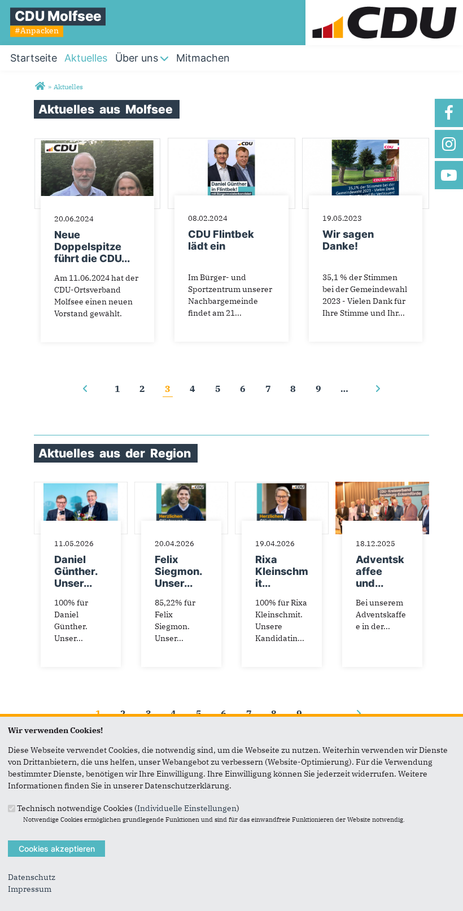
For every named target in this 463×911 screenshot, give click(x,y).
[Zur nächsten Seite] (378, 388)
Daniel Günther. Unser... (75, 571)
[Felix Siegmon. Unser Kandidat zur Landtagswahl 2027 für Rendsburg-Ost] (181, 487)
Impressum (29, 889)
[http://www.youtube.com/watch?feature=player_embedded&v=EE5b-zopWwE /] (449, 175)
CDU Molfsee (58, 16)
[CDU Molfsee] (40, 86)
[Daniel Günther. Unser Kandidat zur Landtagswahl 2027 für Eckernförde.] (81, 487)
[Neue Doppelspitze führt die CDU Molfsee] (97, 143)
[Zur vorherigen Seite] (85, 388)
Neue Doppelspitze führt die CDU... (92, 246)
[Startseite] (384, 6)
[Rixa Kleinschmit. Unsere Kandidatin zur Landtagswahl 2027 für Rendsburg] (282, 487)
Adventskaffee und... (380, 571)
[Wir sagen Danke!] (365, 143)
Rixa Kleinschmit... (281, 571)
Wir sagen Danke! (348, 240)
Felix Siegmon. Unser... (178, 571)
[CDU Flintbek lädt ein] (231, 143)
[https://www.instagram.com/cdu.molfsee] (449, 144)
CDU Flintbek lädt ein (221, 240)
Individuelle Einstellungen (187, 808)
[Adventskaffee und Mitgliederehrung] (382, 487)
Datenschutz (31, 877)
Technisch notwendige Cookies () (128, 808)
